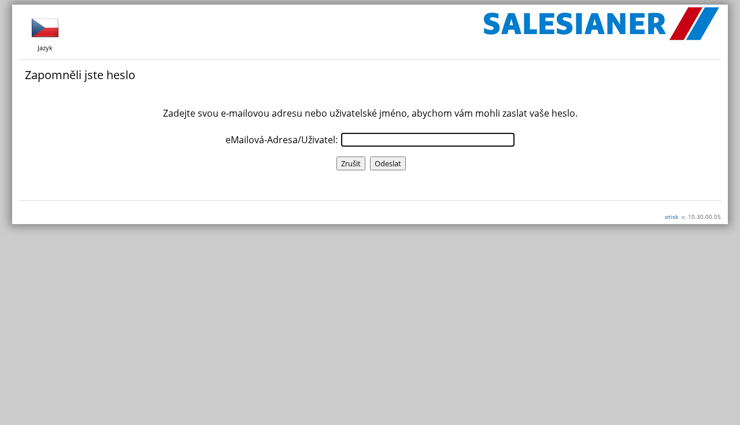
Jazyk (45, 47)
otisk (671, 216)
